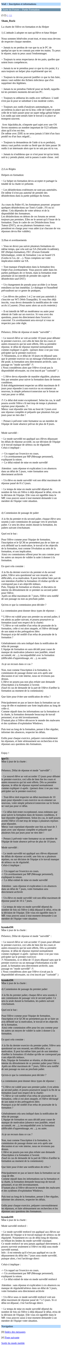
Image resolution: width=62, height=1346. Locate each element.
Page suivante (12, 1337)
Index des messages (15, 1332)
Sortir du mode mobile (13, 1343)
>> (10, 15)
